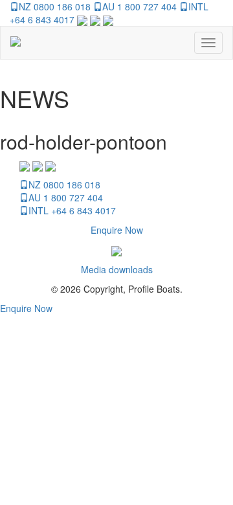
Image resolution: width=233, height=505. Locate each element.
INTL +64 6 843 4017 (72, 210)
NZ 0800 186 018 (55, 6)
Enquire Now (117, 229)
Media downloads (117, 269)
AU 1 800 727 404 (139, 6)
